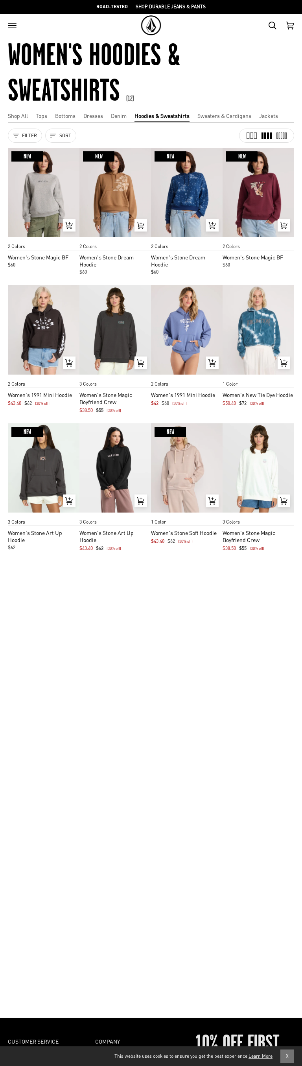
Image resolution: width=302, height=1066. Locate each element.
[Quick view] (69, 225)
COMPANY (107, 1041)
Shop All (18, 115)
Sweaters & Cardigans (224, 115)
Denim (119, 115)
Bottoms (65, 115)
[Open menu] (12, 25)
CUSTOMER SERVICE (33, 1041)
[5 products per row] (281, 135)
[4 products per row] (266, 135)
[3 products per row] (251, 135)
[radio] (16, 238)
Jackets (268, 115)
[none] (43, 238)
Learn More (261, 1056)
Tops (41, 115)
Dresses (93, 115)
